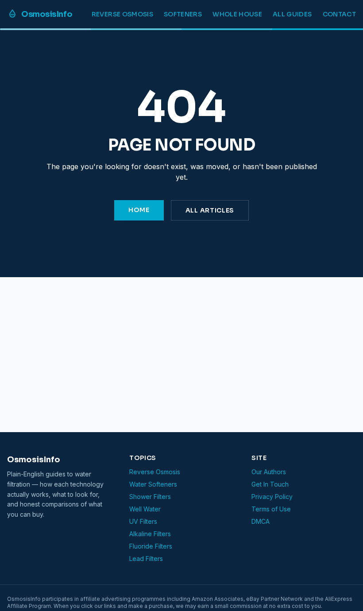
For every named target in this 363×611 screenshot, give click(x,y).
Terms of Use (271, 509)
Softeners (183, 14)
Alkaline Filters (150, 534)
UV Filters (143, 521)
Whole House (237, 14)
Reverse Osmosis (122, 14)
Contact (339, 14)
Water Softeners (153, 484)
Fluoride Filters (150, 546)
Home (139, 210)
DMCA (260, 521)
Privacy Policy (272, 496)
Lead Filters (146, 558)
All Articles (209, 210)
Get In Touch (270, 484)
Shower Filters (150, 496)
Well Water (145, 509)
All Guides (292, 14)
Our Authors (268, 472)
